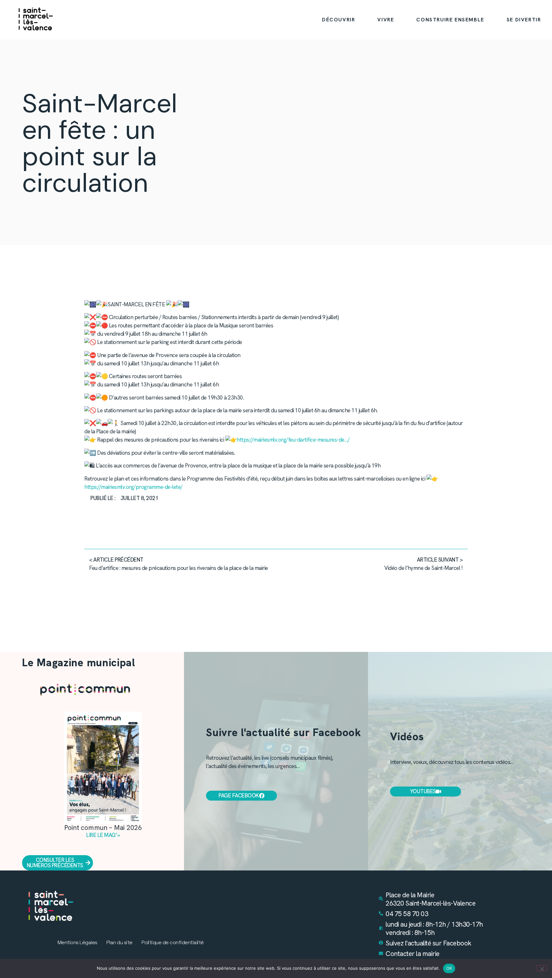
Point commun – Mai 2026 (103, 827)
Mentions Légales (77, 942)
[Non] (541, 968)
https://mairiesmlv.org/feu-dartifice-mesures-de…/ (293, 439)
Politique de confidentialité (173, 942)
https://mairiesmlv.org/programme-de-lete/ (133, 486)
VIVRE (385, 19)
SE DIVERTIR (524, 19)
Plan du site (119, 942)
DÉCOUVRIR (338, 19)
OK (449, 968)
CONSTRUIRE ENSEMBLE (450, 19)
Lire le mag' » (103, 835)
